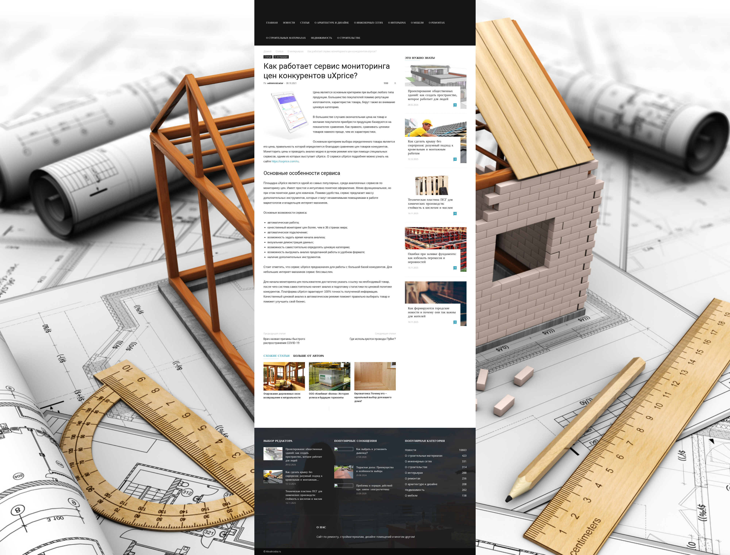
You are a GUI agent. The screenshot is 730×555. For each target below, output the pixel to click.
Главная (272, 22)
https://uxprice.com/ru (285, 161)
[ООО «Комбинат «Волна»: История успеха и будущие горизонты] (329, 376)
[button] (462, 22)
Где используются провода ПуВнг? (373, 339)
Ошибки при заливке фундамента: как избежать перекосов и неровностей (432, 258)
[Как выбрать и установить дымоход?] (343, 453)
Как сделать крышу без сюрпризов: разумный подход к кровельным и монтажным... (304, 476)
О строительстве (348, 37)
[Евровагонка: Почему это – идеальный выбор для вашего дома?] (375, 376)
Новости (289, 22)
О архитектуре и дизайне (332, 22)
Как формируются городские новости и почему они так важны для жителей (432, 312)
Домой (267, 51)
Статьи (304, 22)
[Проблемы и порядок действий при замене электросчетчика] (343, 490)
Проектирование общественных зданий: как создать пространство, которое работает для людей (432, 95)
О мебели (417, 22)
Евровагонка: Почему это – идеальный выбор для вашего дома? (372, 397)
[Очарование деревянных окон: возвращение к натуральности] (284, 376)
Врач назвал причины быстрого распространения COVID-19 (284, 341)
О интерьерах (397, 22)
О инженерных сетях (368, 22)
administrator (275, 83)
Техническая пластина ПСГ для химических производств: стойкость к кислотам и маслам (430, 203)
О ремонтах (437, 22)
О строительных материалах (286, 37)
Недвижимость (321, 37)
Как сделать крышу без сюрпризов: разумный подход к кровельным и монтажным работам (430, 147)
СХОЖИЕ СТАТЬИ (276, 356)
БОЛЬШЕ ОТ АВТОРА (308, 356)
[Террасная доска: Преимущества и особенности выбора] (343, 471)
